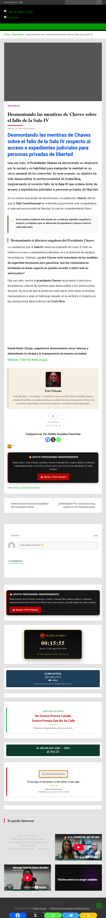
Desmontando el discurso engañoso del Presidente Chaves (52, 240)
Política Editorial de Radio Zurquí (27, 839)
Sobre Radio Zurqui (27, 835)
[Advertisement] (53, 325)
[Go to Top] (99, 905)
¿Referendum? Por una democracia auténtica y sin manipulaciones (76, 505)
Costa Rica (24, 487)
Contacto (42, 848)
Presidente (35, 487)
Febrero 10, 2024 (15, 128)
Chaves (16, 487)
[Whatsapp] (58, 439)
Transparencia (27, 845)
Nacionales (14, 106)
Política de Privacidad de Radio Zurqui (28, 842)
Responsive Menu (99, 2)
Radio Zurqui (39, 908)
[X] (53, 439)
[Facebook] (47, 439)
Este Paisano (29, 128)
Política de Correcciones (21, 848)
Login (95, 535)
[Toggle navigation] (7, 26)
